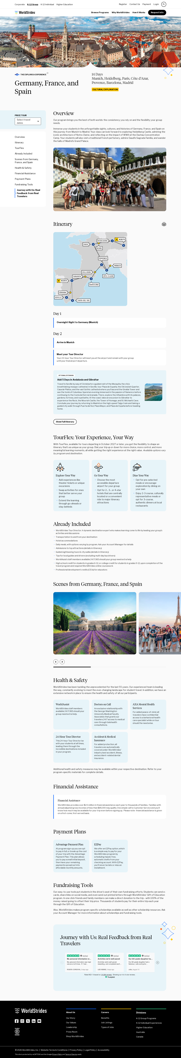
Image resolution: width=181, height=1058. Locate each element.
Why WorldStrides (121, 12)
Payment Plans (23, 179)
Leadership (71, 1027)
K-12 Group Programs (146, 1018)
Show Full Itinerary (65, 422)
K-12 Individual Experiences (149, 1023)
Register (123, 4)
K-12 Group (32, 4)
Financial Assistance (25, 173)
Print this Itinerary (164, 224)
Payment (146, 4)
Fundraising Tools (24, 184)
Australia (140, 1032)
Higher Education (64, 4)
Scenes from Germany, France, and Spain (26, 161)
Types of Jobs (107, 1027)
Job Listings (106, 1022)
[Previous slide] (55, 661)
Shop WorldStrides (75, 1036)
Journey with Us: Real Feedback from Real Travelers (28, 193)
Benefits (105, 1018)
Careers (105, 1012)
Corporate (20, 4)
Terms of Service (71, 1054)
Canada (139, 1037)
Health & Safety (23, 168)
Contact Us (135, 4)
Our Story (70, 1018)
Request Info (157, 12)
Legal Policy (90, 1050)
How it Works (138, 12)
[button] (32, 74)
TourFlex (19, 148)
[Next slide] (62, 661)
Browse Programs (100, 12)
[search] (163, 4)
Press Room (71, 1032)
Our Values (71, 1022)
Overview (20, 137)
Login (156, 4)
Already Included (23, 153)
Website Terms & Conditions (54, 1050)
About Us (70, 1012)
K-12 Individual (47, 4)
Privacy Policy (75, 1050)
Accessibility (103, 1050)
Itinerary (19, 142)
